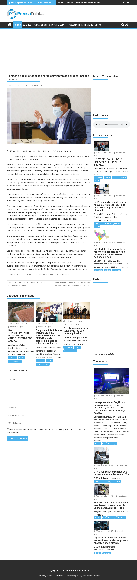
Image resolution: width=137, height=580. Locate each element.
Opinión (44, 25)
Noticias (17, 25)
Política (36, 25)
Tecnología (72, 25)
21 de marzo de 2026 (104, 396)
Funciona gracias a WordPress (51, 575)
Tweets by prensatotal (103, 353)
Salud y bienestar (57, 25)
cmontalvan (37, 85)
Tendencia (122, 178)
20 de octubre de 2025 (104, 531)
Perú (114, 178)
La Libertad (13, 274)
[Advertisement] (68, 49)
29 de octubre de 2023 (18, 323)
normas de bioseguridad (59, 274)
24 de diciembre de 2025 (105, 465)
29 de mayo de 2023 (45, 323)
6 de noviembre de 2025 (105, 496)
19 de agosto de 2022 (73, 321)
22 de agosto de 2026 (104, 242)
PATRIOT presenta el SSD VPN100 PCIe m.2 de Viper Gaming (26, 284)
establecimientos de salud (39, 274)
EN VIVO (98, 25)
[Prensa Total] (9, 24)
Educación (98, 223)
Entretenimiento (85, 25)
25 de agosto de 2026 (104, 153)
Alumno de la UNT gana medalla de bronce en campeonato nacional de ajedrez (71, 284)
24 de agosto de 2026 (104, 196)
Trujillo (97, 181)
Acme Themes (93, 575)
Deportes (27, 25)
